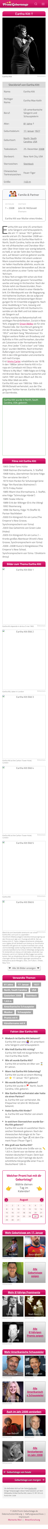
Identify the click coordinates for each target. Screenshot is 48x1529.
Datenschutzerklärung (12, 1514)
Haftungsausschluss (34, 1514)
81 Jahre (28, 123)
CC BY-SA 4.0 (37, 1493)
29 (7, 1220)
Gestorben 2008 (12, 995)
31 (18, 1220)
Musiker (8, 1012)
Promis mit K (11, 1017)
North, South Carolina (30, 140)
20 (35, 1212)
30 (13, 1220)
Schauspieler (24, 1012)
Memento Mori (15, 1520)
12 (30, 1209)
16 (13, 1212)
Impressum (24, 1517)
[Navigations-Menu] (43, 4)
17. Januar (29, 131)
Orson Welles (26, 323)
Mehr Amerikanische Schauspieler (24, 1351)
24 (18, 1216)
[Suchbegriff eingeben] (36, 4)
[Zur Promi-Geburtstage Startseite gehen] (15, 3)
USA (35, 141)
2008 (41, 149)
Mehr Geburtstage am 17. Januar (24, 1232)
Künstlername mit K (14, 1023)
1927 (37, 131)
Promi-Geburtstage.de (27, 1511)
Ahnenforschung (32, 1520)
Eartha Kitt (32, 1488)
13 (35, 1209)
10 (18, 1209)
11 (24, 1209)
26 (30, 1216)
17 (18, 1212)
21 (41, 1212)
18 (24, 1212)
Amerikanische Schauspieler (19, 1006)
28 (41, 1216)
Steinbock (29, 163)
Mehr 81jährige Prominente (24, 1292)
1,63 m (27, 181)
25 (24, 1216)
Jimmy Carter (14, 361)
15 (7, 1212)
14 (41, 1209)
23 (13, 1216)
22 (7, 1216)
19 (30, 1212)
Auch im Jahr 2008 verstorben (24, 1411)
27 (35, 1216)
